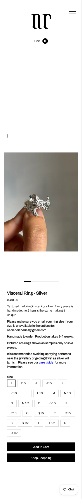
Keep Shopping (41, 458)
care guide (46, 362)
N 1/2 (25, 403)
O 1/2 (52, 403)
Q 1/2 (41, 413)
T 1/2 (52, 423)
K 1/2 (14, 393)
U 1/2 (14, 433)
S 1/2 (25, 423)
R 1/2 (68, 413)
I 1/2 (23, 383)
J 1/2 (49, 383)
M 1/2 (67, 393)
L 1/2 (40, 393)
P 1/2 (14, 413)
